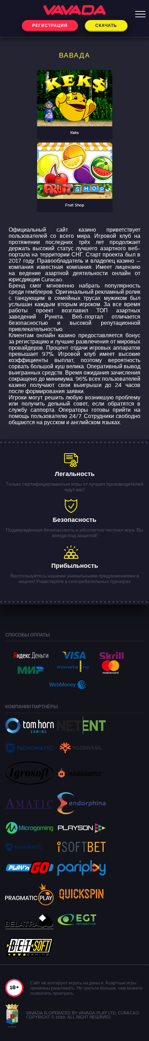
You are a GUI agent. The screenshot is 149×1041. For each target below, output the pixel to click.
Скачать (106, 26)
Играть (74, 92)
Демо (74, 108)
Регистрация (50, 26)
